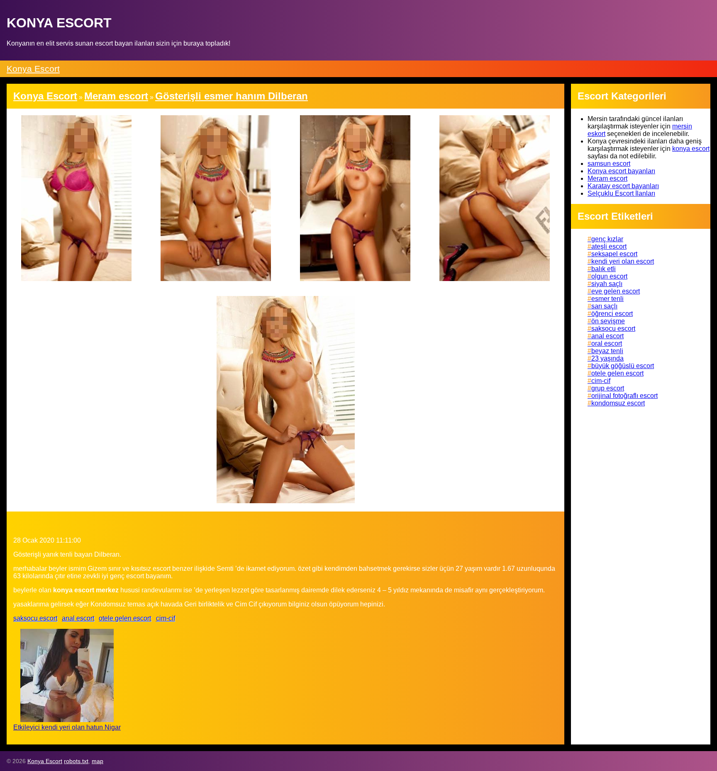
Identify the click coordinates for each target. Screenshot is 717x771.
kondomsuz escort (618, 403)
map (97, 761)
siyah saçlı (606, 283)
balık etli (603, 268)
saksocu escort (35, 618)
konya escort (691, 148)
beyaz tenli (607, 350)
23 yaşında (607, 358)
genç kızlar (607, 238)
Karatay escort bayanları (623, 185)
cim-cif (165, 618)
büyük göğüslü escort (622, 365)
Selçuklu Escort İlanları (621, 193)
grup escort (607, 388)
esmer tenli (607, 298)
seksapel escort (614, 253)
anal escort (78, 618)
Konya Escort (33, 68)
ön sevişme (608, 321)
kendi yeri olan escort (622, 261)
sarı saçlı (604, 306)
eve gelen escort (615, 291)
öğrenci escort (612, 313)
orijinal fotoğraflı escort (624, 395)
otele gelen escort (125, 618)
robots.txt (76, 761)
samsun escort (609, 163)
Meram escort (607, 178)
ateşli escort (609, 246)
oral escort (606, 343)
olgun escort (609, 276)
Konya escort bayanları (621, 171)
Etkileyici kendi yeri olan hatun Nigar (67, 727)
